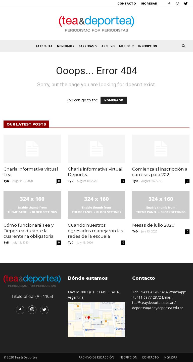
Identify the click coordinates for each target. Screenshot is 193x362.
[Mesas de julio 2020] (160, 205)
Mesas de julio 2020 (153, 225)
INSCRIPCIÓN (147, 46)
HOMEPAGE (113, 100)
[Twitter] (185, 3)
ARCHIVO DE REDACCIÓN (96, 357)
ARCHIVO (108, 46)
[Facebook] (169, 3)
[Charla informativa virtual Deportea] (96, 149)
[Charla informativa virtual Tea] (32, 149)
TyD (6, 181)
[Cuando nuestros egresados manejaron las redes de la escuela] (96, 205)
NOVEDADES (65, 46)
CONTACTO (126, 3)
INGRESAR (149, 3)
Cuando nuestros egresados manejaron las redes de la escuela (95, 231)
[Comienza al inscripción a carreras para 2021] (160, 149)
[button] (183, 46)
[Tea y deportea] (96, 24)
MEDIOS (124, 46)
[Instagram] (177, 3)
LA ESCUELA (44, 46)
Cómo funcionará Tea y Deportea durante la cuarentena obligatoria (29, 231)
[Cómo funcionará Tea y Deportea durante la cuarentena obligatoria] (32, 205)
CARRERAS (86, 46)
